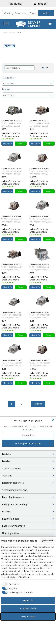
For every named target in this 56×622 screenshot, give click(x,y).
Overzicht (48, 540)
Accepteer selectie (28, 608)
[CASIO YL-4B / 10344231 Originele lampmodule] (14, 110)
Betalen (6, 461)
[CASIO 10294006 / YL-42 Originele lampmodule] (14, 350)
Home (4, 33)
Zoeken (46, 13)
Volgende (38, 403)
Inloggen (42, 3)
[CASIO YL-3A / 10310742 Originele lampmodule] (42, 302)
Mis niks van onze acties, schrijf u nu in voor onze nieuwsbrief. (28, 428)
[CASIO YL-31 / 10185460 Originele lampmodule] (14, 206)
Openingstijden (10, 533)
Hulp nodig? (15, 3)
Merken (12, 33)
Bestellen (7, 454)
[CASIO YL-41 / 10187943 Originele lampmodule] (42, 158)
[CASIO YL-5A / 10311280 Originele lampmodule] (14, 302)
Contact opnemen (11, 468)
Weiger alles (28, 600)
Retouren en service (13, 482)
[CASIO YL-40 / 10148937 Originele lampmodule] (42, 350)
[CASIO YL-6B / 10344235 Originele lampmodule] (14, 254)
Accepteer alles (28, 616)
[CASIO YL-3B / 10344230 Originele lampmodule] (42, 254)
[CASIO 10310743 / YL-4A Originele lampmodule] (14, 158)
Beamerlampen (10, 518)
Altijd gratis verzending (14, 504)
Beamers (7, 511)
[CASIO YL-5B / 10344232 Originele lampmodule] (42, 110)
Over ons (7, 475)
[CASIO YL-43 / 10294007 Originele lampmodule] (42, 206)
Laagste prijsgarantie (13, 525)
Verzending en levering (14, 490)
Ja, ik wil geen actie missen (28, 443)
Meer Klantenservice (13, 497)
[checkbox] (10, 584)
